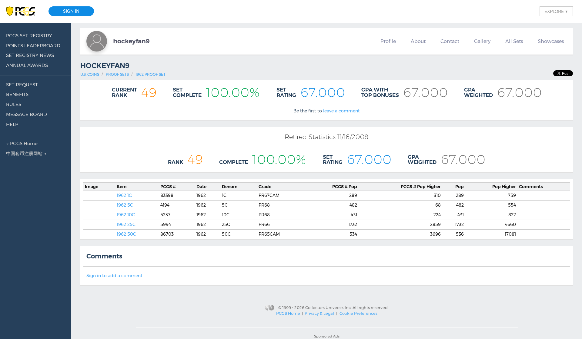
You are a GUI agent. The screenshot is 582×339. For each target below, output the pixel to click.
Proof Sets (117, 74)
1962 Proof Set (150, 74)
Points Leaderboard (33, 45)
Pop (344, 186)
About (418, 41)
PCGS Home (288, 313)
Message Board (26, 114)
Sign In (71, 11)
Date (201, 186)
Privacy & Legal (319, 313)
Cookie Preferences (358, 313)
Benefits (17, 94)
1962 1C (124, 195)
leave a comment (341, 111)
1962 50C (126, 234)
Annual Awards (27, 65)
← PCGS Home (22, 143)
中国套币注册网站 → (26, 153)
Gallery (482, 41)
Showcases (551, 41)
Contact (449, 41)
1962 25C (126, 224)
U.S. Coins (89, 74)
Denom (230, 186)
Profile (388, 41)
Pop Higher (421, 186)
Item (122, 186)
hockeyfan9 (131, 41)
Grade (265, 186)
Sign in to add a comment (114, 275)
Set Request (22, 85)
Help (12, 124)
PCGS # (168, 186)
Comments (531, 186)
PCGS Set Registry (29, 35)
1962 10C (126, 215)
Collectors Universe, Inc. (328, 307)
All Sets (514, 41)
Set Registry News (30, 55)
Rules (13, 104)
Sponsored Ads (327, 336)
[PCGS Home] (23, 11)
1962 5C (125, 205)
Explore (556, 11)
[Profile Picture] (96, 41)
